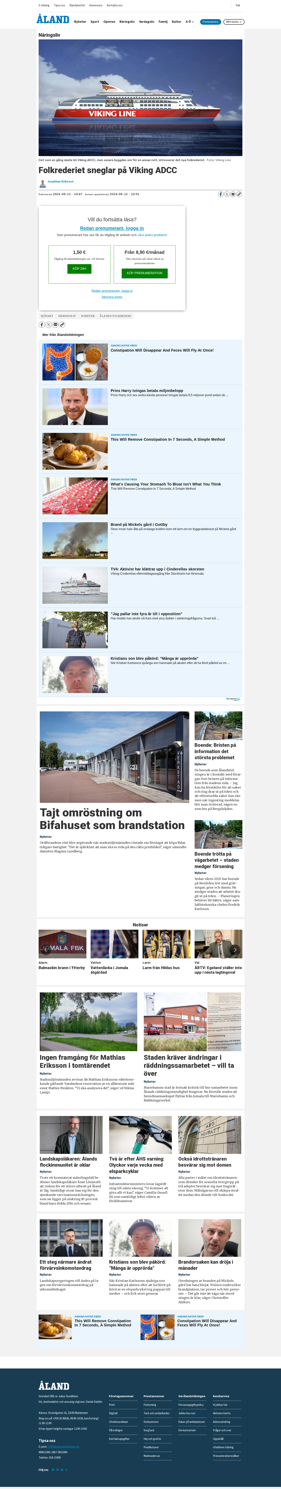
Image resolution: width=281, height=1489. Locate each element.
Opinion (109, 22)
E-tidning (44, 5)
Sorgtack (149, 1430)
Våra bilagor (116, 1430)
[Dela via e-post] (233, 194)
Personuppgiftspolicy (191, 1405)
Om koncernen (187, 1430)
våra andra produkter (152, 235)
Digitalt (113, 1413)
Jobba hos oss (186, 1413)
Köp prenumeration (144, 273)
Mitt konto (232, 22)
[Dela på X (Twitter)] (227, 194)
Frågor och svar (222, 1430)
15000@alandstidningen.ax (63, 1447)
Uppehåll (218, 1439)
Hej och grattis (152, 1439)
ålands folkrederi (115, 316)
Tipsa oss (59, 5)
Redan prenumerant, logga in (112, 228)
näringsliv (67, 316)
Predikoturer (151, 1447)
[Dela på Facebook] (221, 194)
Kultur (176, 22)
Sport (95, 22)
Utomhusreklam (118, 1422)
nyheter (88, 316)
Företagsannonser (121, 1396)
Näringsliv (127, 22)
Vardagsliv (146, 22)
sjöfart (47, 316)
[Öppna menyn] (238, 5)
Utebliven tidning (223, 1447)
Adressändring (221, 1422)
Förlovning (150, 1405)
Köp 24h (79, 268)
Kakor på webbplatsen (191, 1422)
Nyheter (80, 22)
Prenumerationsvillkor (226, 1456)
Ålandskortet (77, 5)
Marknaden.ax (152, 1456)
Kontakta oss (115, 5)
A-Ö (188, 22)
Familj (163, 22)
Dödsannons (151, 1422)
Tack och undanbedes (157, 1413)
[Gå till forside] (53, 18)
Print (112, 1405)
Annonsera (95, 5)
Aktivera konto (112, 297)
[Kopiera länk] (239, 194)
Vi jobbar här (220, 1405)
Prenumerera (210, 22)
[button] (46, 949)
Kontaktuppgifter (119, 1439)
